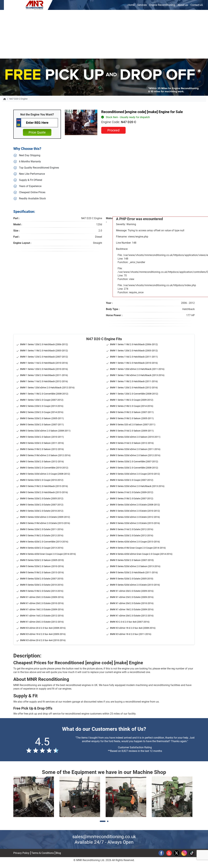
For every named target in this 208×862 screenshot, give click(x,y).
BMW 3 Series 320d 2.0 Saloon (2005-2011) (42, 418)
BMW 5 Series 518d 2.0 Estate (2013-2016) (41, 591)
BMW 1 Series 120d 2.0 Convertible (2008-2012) (134, 393)
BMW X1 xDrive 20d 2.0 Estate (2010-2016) (42, 603)
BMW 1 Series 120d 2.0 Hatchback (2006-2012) (44, 344)
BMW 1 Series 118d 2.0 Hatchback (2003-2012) (44, 350)
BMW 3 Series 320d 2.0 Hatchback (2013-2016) (44, 492)
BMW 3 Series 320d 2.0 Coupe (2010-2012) (41, 480)
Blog (58, 853)
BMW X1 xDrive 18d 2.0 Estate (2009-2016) (132, 609)
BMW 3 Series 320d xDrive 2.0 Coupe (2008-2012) (45, 474)
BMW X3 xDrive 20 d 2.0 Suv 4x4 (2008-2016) (43, 628)
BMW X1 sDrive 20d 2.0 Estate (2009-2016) (42, 597)
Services (142, 4)
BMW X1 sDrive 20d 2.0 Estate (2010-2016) (132, 603)
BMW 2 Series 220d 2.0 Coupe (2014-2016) (41, 412)
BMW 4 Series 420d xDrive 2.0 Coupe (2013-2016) (135, 541)
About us (183, 4)
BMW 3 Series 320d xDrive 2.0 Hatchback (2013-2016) (137, 486)
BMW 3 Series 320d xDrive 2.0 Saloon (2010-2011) (135, 437)
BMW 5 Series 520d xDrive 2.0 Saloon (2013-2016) (135, 566)
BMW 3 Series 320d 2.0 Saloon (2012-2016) (42, 461)
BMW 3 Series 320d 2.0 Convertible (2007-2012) (134, 461)
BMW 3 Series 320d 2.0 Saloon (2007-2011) (42, 424)
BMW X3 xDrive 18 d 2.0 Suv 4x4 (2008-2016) (133, 628)
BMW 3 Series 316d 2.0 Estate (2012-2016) (131, 529)
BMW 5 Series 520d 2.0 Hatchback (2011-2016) (134, 572)
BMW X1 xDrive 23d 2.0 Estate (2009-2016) (132, 597)
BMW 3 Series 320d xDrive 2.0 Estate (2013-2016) (135, 523)
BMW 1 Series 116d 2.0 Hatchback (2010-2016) (44, 363)
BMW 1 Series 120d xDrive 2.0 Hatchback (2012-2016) (47, 387)
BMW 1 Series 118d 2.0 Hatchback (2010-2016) (134, 363)
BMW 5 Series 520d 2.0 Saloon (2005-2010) (42, 560)
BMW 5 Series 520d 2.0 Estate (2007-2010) (41, 578)
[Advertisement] (104, 34)
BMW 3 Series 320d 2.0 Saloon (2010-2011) (42, 437)
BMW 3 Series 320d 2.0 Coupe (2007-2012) (131, 480)
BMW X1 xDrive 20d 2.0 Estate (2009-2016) (132, 591)
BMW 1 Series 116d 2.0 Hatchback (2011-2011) (134, 356)
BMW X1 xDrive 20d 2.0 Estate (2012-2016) (132, 615)
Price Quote (37, 132)
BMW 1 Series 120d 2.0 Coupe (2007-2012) (41, 400)
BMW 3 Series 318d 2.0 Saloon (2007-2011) (132, 412)
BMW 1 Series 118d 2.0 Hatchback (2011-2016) (134, 381)
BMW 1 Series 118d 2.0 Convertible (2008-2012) (44, 393)
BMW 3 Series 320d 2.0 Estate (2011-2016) (41, 529)
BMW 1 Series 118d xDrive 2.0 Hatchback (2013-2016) (137, 375)
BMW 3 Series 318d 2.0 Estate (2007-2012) (131, 498)
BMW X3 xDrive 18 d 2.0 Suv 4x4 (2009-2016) (43, 634)
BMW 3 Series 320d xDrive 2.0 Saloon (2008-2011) (45, 430)
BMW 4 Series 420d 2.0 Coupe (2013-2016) (41, 547)
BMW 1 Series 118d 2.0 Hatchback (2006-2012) (134, 344)
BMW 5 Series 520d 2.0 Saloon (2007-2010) (132, 560)
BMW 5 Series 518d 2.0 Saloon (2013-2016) (42, 572)
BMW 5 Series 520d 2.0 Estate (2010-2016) (41, 584)
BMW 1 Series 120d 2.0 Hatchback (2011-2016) (44, 375)
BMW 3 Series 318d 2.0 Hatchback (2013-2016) (44, 486)
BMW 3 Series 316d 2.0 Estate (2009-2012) (131, 492)
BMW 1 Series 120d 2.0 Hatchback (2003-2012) (134, 350)
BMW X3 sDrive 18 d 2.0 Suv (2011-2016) (130, 634)
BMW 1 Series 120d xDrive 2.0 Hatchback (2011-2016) (137, 369)
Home (131, 4)
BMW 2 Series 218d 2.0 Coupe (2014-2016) (131, 406)
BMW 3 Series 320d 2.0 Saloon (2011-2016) (42, 443)
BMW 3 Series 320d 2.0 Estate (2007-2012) (41, 504)
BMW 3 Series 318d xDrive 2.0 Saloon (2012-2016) (45, 455)
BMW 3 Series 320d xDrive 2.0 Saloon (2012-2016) (135, 455)
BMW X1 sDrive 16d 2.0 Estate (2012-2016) (42, 615)
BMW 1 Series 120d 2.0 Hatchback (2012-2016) (134, 387)
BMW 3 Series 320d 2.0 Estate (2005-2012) (41, 498)
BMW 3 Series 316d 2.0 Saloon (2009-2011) (132, 430)
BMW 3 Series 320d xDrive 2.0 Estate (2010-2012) (135, 511)
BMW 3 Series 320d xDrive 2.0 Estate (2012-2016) (135, 517)
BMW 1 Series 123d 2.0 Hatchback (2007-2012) (44, 356)
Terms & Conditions (42, 853)
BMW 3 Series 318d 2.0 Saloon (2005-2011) (132, 418)
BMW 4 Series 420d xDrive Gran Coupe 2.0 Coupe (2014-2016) (141, 554)
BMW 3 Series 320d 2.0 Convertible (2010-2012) (44, 467)
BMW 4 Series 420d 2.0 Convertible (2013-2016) (44, 541)
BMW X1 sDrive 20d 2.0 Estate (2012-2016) (42, 621)
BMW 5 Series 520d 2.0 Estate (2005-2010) (131, 578)
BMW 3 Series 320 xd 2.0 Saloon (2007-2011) (132, 424)
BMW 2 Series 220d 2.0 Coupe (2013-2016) (41, 406)
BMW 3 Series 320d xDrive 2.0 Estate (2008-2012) (135, 504)
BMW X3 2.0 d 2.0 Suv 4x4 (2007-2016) (130, 621)
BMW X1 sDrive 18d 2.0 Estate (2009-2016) (42, 609)
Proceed (113, 130)
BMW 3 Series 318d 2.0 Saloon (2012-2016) (42, 449)
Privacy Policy (21, 853)
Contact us (196, 4)
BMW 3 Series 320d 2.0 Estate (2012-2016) (131, 535)
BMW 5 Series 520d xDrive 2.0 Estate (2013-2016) (135, 584)
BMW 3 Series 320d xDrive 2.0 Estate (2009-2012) (45, 517)
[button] (102, 821)
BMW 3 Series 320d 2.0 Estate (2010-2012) (41, 511)
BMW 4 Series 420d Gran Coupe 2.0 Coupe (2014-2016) (48, 554)
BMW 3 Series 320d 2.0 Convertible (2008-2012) (134, 467)
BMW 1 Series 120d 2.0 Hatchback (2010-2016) (44, 369)
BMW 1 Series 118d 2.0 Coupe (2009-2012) (131, 400)
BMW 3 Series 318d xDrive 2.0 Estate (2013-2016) (45, 523)
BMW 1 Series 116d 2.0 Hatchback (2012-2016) (44, 381)
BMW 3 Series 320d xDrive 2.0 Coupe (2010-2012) (135, 474)
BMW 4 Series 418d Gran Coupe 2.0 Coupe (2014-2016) (138, 547)
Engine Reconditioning (162, 4)
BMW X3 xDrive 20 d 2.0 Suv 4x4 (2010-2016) (43, 640)
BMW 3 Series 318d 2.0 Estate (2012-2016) (41, 535)
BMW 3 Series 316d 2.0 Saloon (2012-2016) (132, 443)
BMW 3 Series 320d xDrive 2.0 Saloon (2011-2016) (135, 449)
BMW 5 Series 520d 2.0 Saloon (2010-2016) (42, 566)
